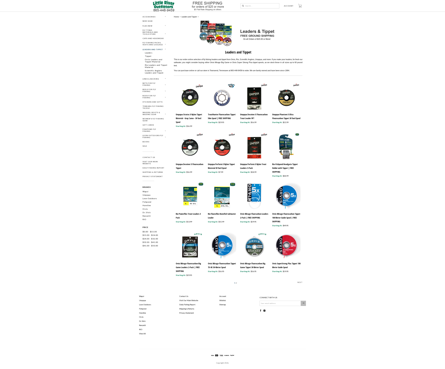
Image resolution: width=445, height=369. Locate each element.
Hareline (147, 205)
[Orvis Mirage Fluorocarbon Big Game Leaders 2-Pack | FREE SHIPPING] (190, 246)
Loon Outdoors (150, 198)
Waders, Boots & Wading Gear (151, 113)
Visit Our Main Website (150, 163)
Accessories (149, 17)
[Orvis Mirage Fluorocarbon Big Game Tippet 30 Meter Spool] (254, 246)
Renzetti (147, 216)
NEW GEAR (148, 21)
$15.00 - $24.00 (150, 235)
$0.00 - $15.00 (150, 231)
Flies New (148, 26)
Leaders (148, 53)
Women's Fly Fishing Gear (153, 120)
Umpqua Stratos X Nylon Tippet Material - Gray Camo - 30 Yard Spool (189, 118)
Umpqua (147, 195)
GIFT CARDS (148, 125)
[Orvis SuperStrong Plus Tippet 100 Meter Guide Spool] (286, 246)
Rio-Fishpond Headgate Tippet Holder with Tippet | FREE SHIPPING (285, 168)
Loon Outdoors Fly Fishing (153, 136)
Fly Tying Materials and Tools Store (150, 32)
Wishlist (222, 300)
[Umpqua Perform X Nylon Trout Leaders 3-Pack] (254, 146)
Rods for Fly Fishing (149, 97)
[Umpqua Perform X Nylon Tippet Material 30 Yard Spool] (222, 146)
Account (289, 6)
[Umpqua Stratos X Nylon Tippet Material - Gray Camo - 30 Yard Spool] (190, 97)
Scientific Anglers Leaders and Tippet (154, 71)
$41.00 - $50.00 (150, 245)
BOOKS (146, 142)
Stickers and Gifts (153, 102)
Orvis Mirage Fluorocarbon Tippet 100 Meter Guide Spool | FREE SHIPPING (286, 217)
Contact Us (149, 157)
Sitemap (222, 304)
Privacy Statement (153, 176)
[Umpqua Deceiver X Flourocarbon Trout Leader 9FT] (254, 97)
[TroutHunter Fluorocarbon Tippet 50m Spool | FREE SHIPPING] (222, 97)
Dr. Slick (147, 212)
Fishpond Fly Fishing (149, 130)
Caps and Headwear (153, 38)
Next (299, 282)
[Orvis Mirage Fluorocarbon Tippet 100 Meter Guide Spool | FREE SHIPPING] (286, 196)
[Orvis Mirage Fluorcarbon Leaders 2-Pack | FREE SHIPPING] (254, 196)
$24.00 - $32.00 (150, 239)
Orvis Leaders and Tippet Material (153, 60)
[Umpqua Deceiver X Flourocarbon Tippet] (190, 146)
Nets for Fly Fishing (149, 84)
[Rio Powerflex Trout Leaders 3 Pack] (190, 196)
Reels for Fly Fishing (149, 90)
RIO (144, 219)
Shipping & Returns (153, 172)
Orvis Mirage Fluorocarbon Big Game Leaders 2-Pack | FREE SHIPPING (188, 267)
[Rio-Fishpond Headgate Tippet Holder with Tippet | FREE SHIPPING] (286, 146)
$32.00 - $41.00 (150, 242)
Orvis (145, 209)
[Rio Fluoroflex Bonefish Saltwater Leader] (222, 196)
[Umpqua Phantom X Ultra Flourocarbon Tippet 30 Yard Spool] (286, 97)
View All (142, 333)
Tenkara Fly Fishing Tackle (153, 107)
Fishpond (147, 202)
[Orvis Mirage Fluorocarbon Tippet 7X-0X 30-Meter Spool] (222, 246)
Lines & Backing (151, 79)
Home (176, 17)
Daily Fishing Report (153, 168)
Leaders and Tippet (153, 49)
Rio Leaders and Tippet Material (156, 66)
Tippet (148, 56)
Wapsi (145, 191)
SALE (145, 146)
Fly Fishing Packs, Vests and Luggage (153, 44)
